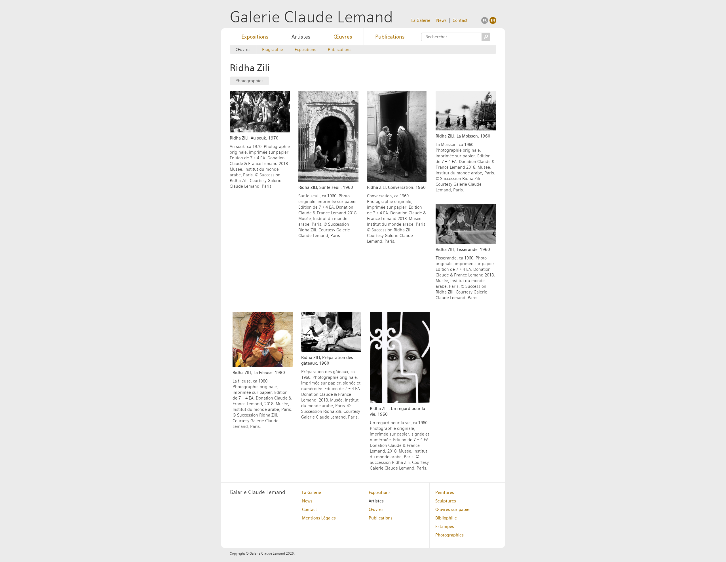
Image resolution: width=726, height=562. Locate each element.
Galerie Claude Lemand (311, 16)
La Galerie (420, 20)
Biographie (272, 49)
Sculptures (445, 501)
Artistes (301, 36)
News (441, 20)
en (493, 20)
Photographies (249, 80)
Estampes (444, 526)
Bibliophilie (446, 518)
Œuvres (343, 36)
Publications (390, 36)
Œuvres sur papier (453, 509)
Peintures (444, 492)
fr (485, 20)
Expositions (255, 36)
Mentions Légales (319, 518)
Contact (460, 20)
